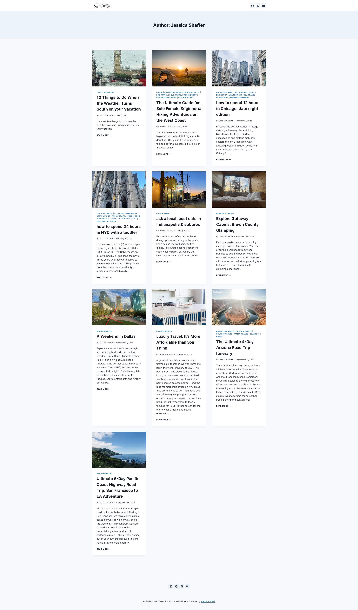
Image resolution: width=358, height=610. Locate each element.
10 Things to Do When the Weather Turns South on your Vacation (119, 103)
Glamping (221, 213)
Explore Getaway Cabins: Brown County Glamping (237, 224)
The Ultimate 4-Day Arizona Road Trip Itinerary (235, 347)
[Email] (263, 5)
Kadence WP (208, 601)
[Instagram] (252, 5)
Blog (168, 5)
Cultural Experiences (125, 213)
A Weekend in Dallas (116, 336)
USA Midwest (190, 95)
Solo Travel (175, 95)
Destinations (181, 5)
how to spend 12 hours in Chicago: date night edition (238, 108)
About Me (196, 5)
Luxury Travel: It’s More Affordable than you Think (178, 342)
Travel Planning (105, 92)
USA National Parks (166, 98)
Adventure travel (173, 92)
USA (225, 95)
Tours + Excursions (121, 219)
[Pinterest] (258, 5)
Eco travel (162, 95)
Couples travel (224, 92)
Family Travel (119, 216)
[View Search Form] (152, 5)
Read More (104, 135)
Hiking (159, 92)
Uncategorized (104, 331)
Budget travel (192, 92)
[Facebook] (176, 586)
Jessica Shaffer (106, 115)
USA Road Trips (186, 98)
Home (159, 5)
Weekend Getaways (240, 98)
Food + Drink (134, 216)
